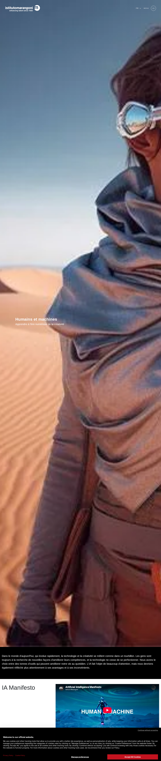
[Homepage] (22, 8)
